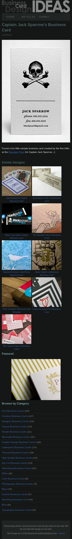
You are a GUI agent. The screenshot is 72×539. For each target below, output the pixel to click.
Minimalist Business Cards (18, 437)
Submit (44, 16)
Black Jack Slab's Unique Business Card (16, 236)
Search (61, 533)
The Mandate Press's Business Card (47, 236)
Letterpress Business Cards (19, 447)
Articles (28, 16)
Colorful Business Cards (17, 494)
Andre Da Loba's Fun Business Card (47, 310)
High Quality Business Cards (20, 457)
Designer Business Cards (18, 421)
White (7, 473)
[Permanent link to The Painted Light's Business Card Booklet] (36, 380)
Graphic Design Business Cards (21, 442)
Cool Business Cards (15, 411)
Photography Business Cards (19, 483)
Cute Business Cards (15, 478)
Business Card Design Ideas (36, 2)
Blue (6, 504)
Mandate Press (17, 152)
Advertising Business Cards (19, 468)
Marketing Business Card (17, 499)
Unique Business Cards (17, 426)
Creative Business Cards (17, 416)
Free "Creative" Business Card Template (16, 310)
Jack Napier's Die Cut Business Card (46, 199)
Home (11, 16)
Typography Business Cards (19, 510)
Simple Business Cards (17, 431)
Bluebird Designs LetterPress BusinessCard (16, 273)
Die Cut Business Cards (17, 463)
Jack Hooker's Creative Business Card (16, 199)
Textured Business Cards (18, 452)
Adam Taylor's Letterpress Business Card (46, 273)
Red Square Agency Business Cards (16, 347)
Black (7, 489)
